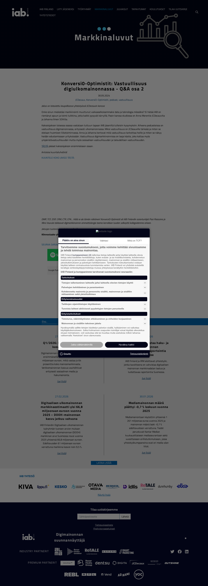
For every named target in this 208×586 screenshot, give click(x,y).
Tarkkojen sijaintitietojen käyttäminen (81, 304)
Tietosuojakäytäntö (139, 354)
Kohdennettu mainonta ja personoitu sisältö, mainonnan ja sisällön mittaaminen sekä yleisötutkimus (97, 293)
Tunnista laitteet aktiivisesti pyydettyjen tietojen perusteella (93, 309)
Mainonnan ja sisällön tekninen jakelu (81, 323)
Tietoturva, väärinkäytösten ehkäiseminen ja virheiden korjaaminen (96, 319)
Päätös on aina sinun (73, 240)
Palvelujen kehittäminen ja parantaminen (83, 287)
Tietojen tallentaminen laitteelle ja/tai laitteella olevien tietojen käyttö (97, 282)
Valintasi (104, 240)
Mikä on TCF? (134, 240)
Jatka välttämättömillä (81, 344)
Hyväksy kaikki (126, 344)
